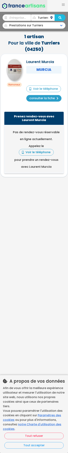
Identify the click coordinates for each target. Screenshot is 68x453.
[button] (63, 4)
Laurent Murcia (40, 61)
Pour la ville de (34, 43)
